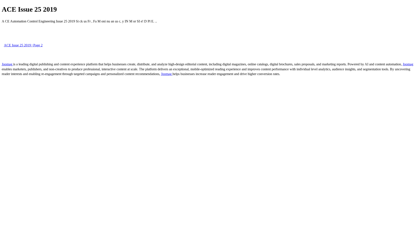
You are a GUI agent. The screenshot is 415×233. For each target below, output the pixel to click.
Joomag (7, 64)
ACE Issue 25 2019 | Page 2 (23, 45)
